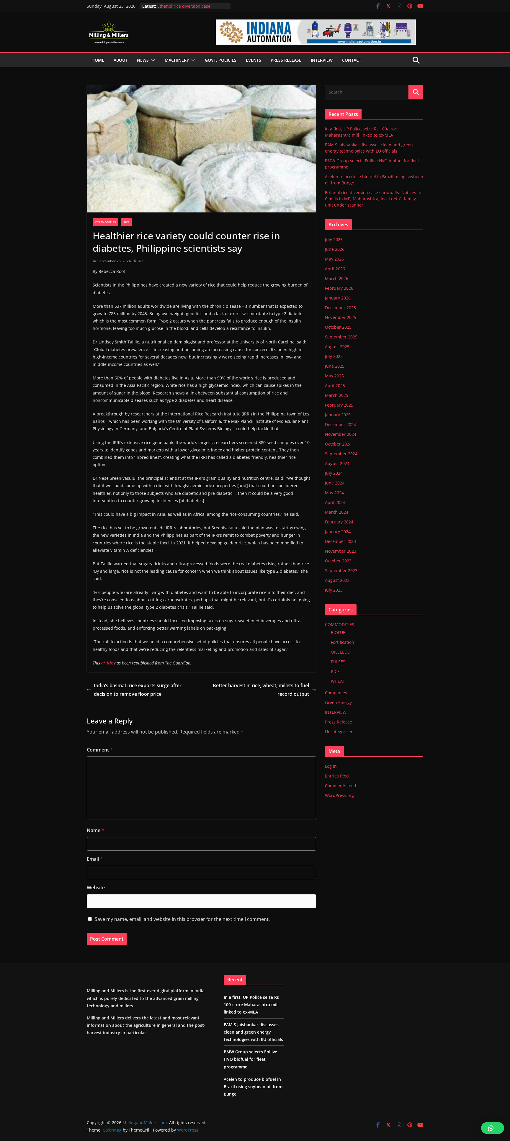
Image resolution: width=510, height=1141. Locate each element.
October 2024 (338, 444)
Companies (336, 692)
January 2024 (338, 531)
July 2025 (334, 356)
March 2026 (336, 278)
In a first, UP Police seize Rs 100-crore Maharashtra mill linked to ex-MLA (251, 1004)
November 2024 (340, 434)
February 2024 (339, 522)
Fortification (342, 642)
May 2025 (334, 376)
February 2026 (339, 288)
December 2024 (340, 424)
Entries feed (337, 776)
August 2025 (337, 346)
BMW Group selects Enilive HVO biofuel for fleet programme (250, 1059)
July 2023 (334, 590)
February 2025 (339, 405)
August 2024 (337, 463)
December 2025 (340, 307)
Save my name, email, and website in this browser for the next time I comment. (182, 919)
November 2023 (340, 551)
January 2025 (338, 415)
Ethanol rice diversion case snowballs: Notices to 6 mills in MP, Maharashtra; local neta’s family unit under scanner (373, 199)
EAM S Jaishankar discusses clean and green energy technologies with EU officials (253, 1032)
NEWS (143, 60)
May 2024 (334, 492)
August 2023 (337, 580)
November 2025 (340, 317)
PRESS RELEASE (286, 60)
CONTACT (351, 60)
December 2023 (340, 541)
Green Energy (338, 702)
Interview (322, 60)
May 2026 (334, 259)
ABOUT (121, 60)
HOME (97, 60)
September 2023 (341, 570)
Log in (331, 766)
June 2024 (334, 483)
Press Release (338, 722)
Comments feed (340, 785)
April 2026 (335, 268)
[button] (152, 60)
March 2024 (336, 512)
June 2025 (334, 366)
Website (96, 887)
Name (95, 830)
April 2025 (335, 385)
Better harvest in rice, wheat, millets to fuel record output (261, 689)
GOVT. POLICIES (220, 60)
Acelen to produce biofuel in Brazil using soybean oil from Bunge (191, 9)
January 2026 (338, 298)
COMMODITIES (105, 222)
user (141, 260)
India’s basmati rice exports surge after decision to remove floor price (138, 689)
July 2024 (334, 473)
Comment (100, 750)
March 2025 (336, 395)
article (107, 663)
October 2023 (338, 561)
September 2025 (341, 337)
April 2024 (335, 502)
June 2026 (334, 249)
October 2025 (338, 327)
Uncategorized (339, 731)
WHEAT (338, 681)
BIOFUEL (339, 632)
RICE (126, 222)
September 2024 (341, 453)
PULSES (338, 661)
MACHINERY (177, 60)
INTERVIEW (335, 712)
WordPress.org (339, 795)
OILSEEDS (340, 652)
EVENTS (253, 60)
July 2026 (334, 239)
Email (95, 859)
